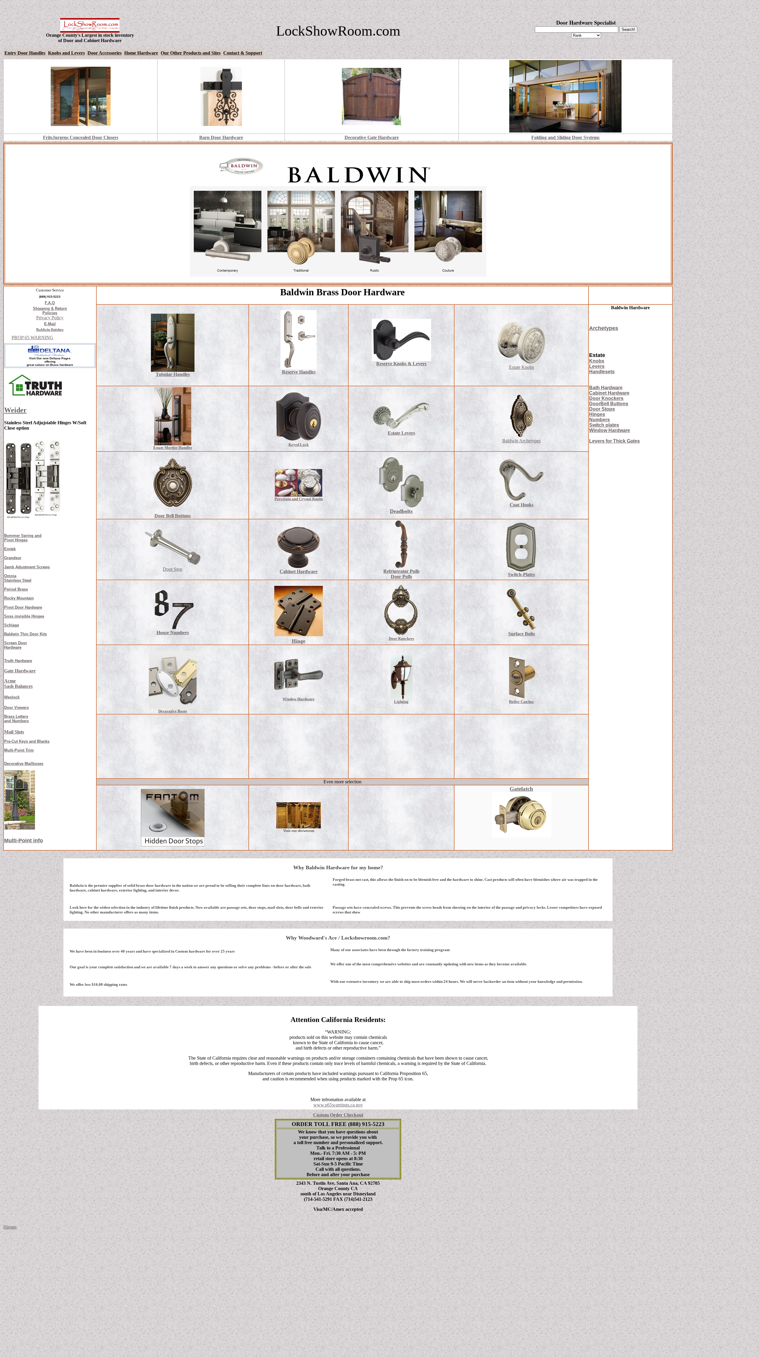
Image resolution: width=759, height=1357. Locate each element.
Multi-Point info (23, 840)
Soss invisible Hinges (24, 616)
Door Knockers (606, 398)
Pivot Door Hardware (23, 607)
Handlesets (602, 371)
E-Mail (50, 324)
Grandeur (12, 558)
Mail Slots (14, 731)
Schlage (11, 625)
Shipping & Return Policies (50, 310)
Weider (15, 410)
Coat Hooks (521, 504)
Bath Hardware (606, 387)
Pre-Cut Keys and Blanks (27, 741)
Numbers (599, 419)
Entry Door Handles (24, 52)
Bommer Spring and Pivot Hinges (23, 537)
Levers (597, 366)
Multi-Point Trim (19, 750)
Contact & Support (242, 52)
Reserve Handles (298, 371)
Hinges (597, 414)
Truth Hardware (18, 660)
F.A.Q (50, 303)
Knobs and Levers (66, 52)
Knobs (596, 360)
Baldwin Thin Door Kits (25, 634)
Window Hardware (609, 430)
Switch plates (604, 425)
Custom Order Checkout (338, 1114)
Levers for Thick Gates (614, 441)
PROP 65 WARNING (32, 337)
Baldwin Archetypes (521, 440)
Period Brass (16, 589)
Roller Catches (521, 701)
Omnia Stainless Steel (17, 578)
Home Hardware (141, 52)
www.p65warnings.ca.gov (338, 1104)
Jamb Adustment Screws (27, 567)
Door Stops (602, 409)
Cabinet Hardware (609, 393)
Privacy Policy (49, 317)
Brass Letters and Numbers (16, 718)
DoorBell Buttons (608, 403)
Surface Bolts (521, 633)
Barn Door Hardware (221, 137)
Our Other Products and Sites (191, 52)
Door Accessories (104, 52)
